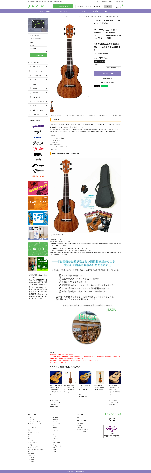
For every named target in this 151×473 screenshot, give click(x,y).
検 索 (108, 6)
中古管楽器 (55, 417)
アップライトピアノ (32, 442)
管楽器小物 (55, 419)
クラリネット (31, 457)
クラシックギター (57, 423)
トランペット (31, 453)
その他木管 (31, 459)
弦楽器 (34, 84)
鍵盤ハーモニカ (56, 442)
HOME (29, 16)
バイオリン (55, 421)
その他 (39, 16)
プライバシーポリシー (82, 431)
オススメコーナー (64, 11)
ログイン (98, 1)
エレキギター (31, 417)
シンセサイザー (56, 429)
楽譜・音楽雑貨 (36, 97)
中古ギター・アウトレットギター (36, 423)
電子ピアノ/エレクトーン (34, 446)
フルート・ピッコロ (32, 455)
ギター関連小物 (32, 427)
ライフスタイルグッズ (33, 433)
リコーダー (55, 444)
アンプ (29, 429)
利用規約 (79, 425)
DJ (53, 433)
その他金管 (31, 461)
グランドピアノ (31, 440)
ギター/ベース (36, 67)
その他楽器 (35, 92)
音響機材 (35, 88)
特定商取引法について (82, 429)
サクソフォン (31, 451)
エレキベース (31, 419)
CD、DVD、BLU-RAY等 (38, 101)
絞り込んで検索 (39, 55)
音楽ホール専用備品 (38, 110)
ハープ (54, 425)
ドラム (29, 434)
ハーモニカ (55, 440)
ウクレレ (35, 16)
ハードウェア (31, 438)
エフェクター (31, 431)
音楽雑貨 (55, 449)
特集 (78, 417)
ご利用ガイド (111, 1)
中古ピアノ (31, 444)
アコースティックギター (34, 421)
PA (53, 434)
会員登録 (104, 1)
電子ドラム (31, 436)
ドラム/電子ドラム (37, 71)
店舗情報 (95, 11)
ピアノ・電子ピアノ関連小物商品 (36, 449)
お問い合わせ (119, 1)
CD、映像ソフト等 (57, 446)
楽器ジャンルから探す (45, 11)
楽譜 (54, 448)
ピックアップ (36, 114)
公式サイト (108, 11)
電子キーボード (32, 448)
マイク (54, 436)
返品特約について (107, 78)
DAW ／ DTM (56, 431)
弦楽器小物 (55, 427)
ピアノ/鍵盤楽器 (37, 75)
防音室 (34, 105)
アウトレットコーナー (81, 11)
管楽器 (34, 79)
